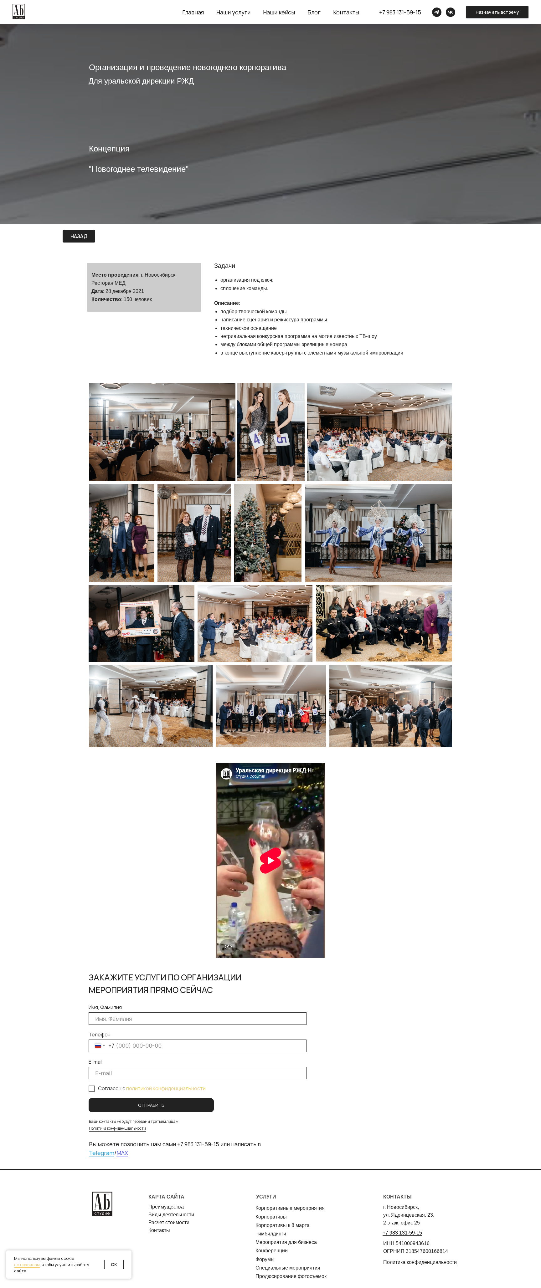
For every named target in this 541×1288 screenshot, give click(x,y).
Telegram (101, 1153)
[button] (497, 12)
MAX (122, 1153)
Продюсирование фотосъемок (291, 1276)
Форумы (265, 1259)
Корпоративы (271, 1216)
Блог (314, 12)
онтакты (160, 1230)
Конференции (271, 1250)
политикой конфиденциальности (166, 1088)
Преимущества (166, 1206)
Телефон (100, 1034)
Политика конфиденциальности (117, 1128)
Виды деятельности (171, 1214)
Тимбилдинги (270, 1233)
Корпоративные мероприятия (290, 1208)
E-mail (95, 1061)
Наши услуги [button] (233, 12)
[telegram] (436, 12)
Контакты (346, 12)
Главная (193, 12)
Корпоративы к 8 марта (282, 1225)
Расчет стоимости (168, 1222)
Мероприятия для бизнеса (286, 1242)
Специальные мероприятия (287, 1267)
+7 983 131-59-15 (400, 12)
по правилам (27, 1264)
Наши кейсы (279, 12)
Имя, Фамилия (105, 1007)
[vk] (450, 12)
